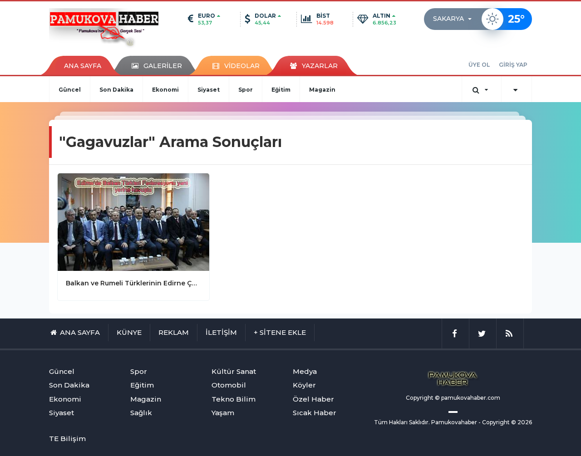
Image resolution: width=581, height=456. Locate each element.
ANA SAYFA (82, 66)
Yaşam (223, 412)
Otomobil (229, 385)
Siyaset (208, 89)
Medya (305, 371)
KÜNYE (129, 332)
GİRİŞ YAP (513, 64)
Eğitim (280, 89)
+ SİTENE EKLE (280, 332)
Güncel (70, 89)
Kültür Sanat (234, 371)
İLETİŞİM (221, 332)
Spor (245, 89)
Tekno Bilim (234, 399)
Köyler (304, 385)
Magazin (322, 89)
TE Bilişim (67, 438)
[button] (455, 19)
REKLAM (173, 332)
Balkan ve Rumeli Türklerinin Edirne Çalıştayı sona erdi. (133, 283)
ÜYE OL (479, 64)
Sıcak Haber (314, 412)
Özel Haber (313, 399)
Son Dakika (116, 89)
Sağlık (141, 412)
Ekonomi (165, 89)
